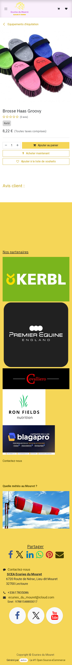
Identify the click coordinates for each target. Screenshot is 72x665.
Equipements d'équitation (22, 24)
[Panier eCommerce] (58, 9)
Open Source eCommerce (51, 660)
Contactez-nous (12, 461)
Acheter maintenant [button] (37, 153)
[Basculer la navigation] (6, 8)
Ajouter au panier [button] (47, 145)
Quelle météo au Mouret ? (20, 486)
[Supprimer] (6, 145)
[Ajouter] (18, 145)
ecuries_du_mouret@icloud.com (31, 597)
